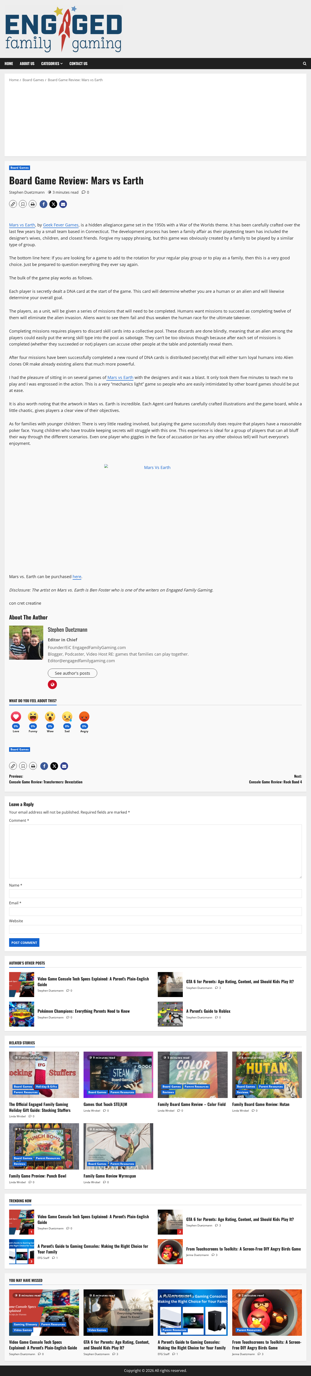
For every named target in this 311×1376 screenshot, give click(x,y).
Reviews (168, 1092)
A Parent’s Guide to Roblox (170, 1014)
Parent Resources (26, 1092)
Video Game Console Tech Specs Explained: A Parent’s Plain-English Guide (21, 984)
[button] (304, 63)
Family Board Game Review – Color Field (192, 1104)
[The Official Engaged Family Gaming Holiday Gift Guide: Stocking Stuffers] (44, 1075)
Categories (50, 63)
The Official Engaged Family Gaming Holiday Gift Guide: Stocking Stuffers (40, 1107)
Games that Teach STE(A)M (105, 1104)
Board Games (19, 168)
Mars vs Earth (22, 225)
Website (16, 920)
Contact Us (78, 63)
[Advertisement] (155, 119)
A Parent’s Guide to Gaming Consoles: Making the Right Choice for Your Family (21, 1251)
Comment (19, 820)
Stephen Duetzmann (27, 192)
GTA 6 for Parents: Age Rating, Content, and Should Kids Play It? (170, 984)
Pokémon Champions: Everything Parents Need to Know (21, 1014)
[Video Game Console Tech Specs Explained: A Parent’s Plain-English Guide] (44, 1312)
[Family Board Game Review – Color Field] (193, 1075)
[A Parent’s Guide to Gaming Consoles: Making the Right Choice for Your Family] (193, 1312)
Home (9, 63)
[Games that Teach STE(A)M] (118, 1075)
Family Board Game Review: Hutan (260, 1104)
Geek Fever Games (61, 225)
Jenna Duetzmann (197, 1255)
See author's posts (72, 673)
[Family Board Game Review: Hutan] (267, 1075)
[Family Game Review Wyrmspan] (118, 1146)
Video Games (23, 1330)
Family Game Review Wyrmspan (110, 1176)
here (77, 576)
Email (15, 902)
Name (15, 885)
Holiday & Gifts (46, 1086)
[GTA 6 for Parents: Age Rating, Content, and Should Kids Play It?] (118, 1312)
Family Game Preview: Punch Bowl (37, 1176)
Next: (275, 779)
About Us (27, 63)
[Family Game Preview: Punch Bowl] (44, 1146)
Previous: (45, 779)
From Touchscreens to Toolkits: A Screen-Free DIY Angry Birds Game (170, 1251)
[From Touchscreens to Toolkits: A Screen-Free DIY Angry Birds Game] (267, 1312)
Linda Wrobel (17, 1116)
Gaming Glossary (25, 1324)
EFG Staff (43, 1258)
